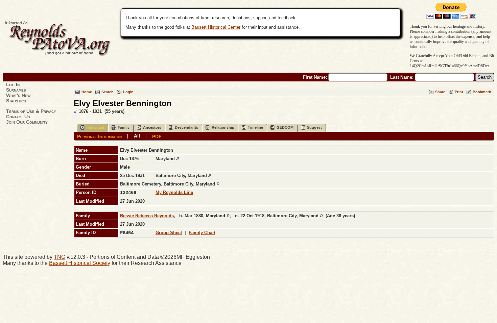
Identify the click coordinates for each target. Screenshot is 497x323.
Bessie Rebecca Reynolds (147, 215)
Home (86, 92)
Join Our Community (27, 122)
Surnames (16, 90)
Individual (95, 127)
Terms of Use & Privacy (31, 111)
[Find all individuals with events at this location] (177, 158)
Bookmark (482, 92)
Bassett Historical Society (79, 263)
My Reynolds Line (174, 192)
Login (128, 92)
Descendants (186, 127)
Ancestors (152, 127)
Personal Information (99, 136)
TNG (59, 257)
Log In (13, 84)
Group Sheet (169, 232)
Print (459, 92)
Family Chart (202, 232)
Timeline (255, 127)
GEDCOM (285, 127)
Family (123, 127)
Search (107, 92)
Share (440, 92)
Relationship (223, 127)
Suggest (314, 127)
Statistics (16, 100)
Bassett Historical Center (215, 27)
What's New (18, 95)
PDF (157, 136)
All (137, 136)
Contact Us (18, 116)
